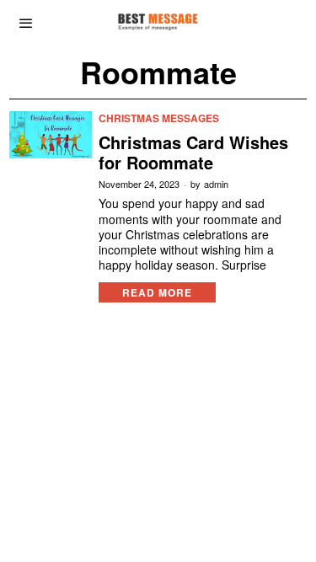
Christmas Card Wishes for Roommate (193, 152)
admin (216, 184)
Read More (157, 292)
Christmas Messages (159, 118)
